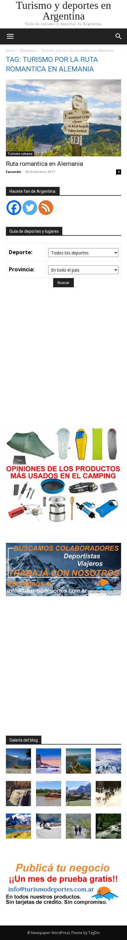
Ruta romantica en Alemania (44, 163)
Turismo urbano (20, 154)
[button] (118, 36)
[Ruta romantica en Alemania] (63, 117)
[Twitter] (29, 207)
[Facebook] (13, 207)
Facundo (13, 171)
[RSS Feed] (45, 207)
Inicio (10, 50)
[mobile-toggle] (10, 36)
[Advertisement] (63, 364)
